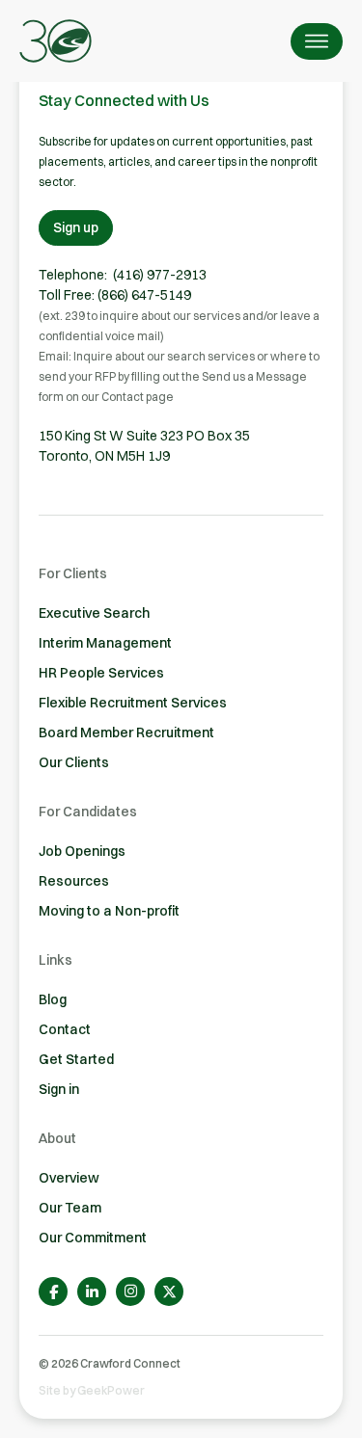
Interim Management (105, 643)
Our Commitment (93, 1237)
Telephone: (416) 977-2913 (123, 274)
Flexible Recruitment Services (133, 702)
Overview (69, 1177)
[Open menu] (317, 41)
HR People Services (101, 672)
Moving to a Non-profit (109, 910)
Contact (65, 1029)
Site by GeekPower (92, 1390)
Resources (74, 881)
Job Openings (82, 851)
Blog (53, 999)
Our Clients (74, 762)
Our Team (70, 1207)
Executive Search (94, 613)
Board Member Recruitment (126, 732)
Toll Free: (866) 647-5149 (115, 295)
